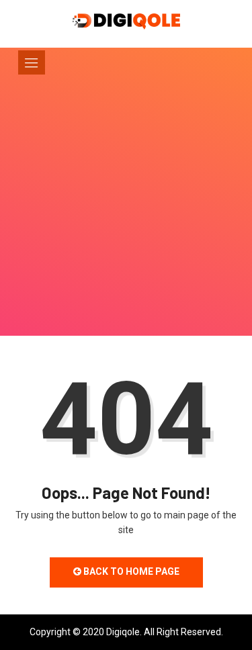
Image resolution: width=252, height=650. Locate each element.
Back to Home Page (130, 571)
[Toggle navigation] (31, 62)
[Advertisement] (126, 223)
